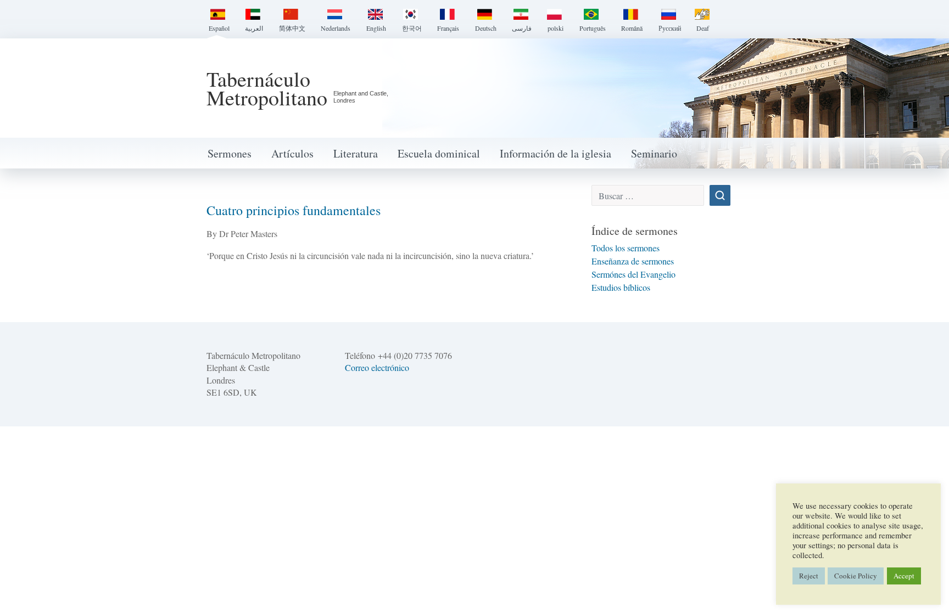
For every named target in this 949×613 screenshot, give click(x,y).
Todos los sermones (625, 248)
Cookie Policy (855, 576)
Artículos (292, 153)
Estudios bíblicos (620, 287)
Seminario (654, 153)
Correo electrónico (377, 367)
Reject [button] (808, 576)
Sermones (230, 153)
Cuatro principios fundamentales (293, 210)
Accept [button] (904, 576)
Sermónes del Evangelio (633, 274)
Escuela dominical (439, 153)
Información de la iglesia (555, 153)
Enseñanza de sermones (632, 261)
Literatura (355, 153)
